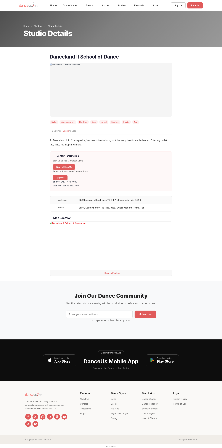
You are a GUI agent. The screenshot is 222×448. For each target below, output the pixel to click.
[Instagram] (42, 417)
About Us (84, 399)
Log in (66, 131)
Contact (84, 403)
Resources (85, 408)
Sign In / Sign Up (64, 167)
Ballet (113, 403)
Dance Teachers (150, 403)
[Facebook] (28, 417)
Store (155, 5)
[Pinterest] (57, 417)
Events (89, 5)
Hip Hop (115, 408)
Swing (114, 418)
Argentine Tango (119, 413)
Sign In (178, 5)
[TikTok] (28, 424)
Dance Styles (70, 5)
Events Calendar (150, 408)
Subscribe (145, 314)
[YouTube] (64, 417)
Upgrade (60, 177)
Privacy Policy (180, 399)
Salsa (113, 399)
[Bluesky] (35, 424)
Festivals (139, 5)
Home (53, 5)
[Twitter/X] (35, 417)
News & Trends (149, 418)
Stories (105, 5)
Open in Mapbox (112, 273)
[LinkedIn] (50, 417)
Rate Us (195, 5)
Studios (121, 5)
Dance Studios (149, 399)
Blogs (83, 413)
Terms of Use (180, 403)
